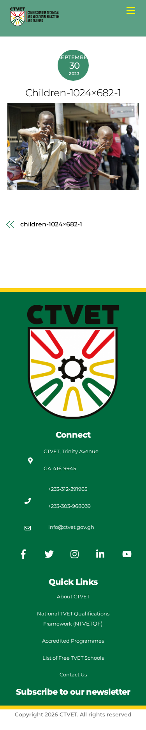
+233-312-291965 (67, 489)
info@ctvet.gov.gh (71, 527)
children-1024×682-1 (73, 93)
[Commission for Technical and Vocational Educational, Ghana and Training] (34, 23)
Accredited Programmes (73, 641)
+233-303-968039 (69, 506)
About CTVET (73, 596)
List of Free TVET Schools (73, 658)
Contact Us (73, 674)
